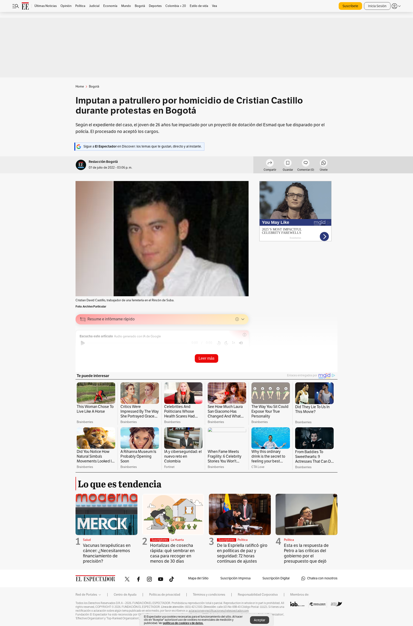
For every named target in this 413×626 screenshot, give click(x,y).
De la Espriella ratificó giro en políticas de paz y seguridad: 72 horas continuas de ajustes (242, 553)
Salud (87, 540)
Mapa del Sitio (198, 578)
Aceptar (259, 620)
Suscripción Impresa (235, 578)
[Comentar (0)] (306, 163)
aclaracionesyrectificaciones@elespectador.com (219, 610)
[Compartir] (270, 163)
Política (243, 540)
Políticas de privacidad (164, 594)
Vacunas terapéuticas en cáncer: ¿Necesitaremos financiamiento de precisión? (106, 553)
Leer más (206, 358)
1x (233, 342)
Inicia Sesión (377, 6)
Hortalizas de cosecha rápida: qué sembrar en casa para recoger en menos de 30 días (172, 553)
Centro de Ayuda (125, 594)
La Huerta (177, 540)
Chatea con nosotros (322, 578)
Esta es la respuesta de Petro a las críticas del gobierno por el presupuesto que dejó (306, 553)
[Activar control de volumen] (241, 343)
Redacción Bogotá (103, 162)
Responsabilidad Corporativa (258, 594)
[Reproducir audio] (83, 343)
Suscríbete (350, 6)
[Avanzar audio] (226, 343)
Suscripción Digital (275, 578)
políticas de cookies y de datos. (183, 623)
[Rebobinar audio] (219, 343)
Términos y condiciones (209, 594)
